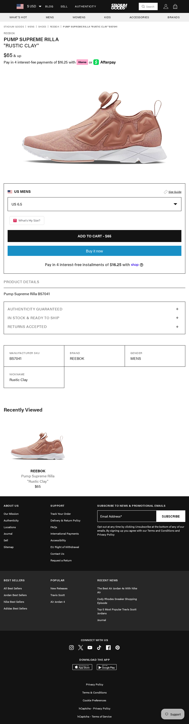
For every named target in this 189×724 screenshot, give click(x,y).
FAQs (53, 527)
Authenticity (85, 6)
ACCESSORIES (139, 17)
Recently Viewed (23, 409)
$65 (38, 486)
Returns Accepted (27, 326)
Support (57, 506)
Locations (10, 527)
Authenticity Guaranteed (35, 309)
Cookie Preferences (94, 700)
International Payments (64, 533)
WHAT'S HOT (18, 17)
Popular (57, 580)
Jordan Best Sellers (15, 595)
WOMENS (79, 17)
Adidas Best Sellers (15, 608)
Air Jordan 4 (57, 602)
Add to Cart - (94, 236)
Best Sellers (14, 580)
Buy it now (94, 251)
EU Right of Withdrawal (64, 547)
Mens (31, 26)
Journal (8, 533)
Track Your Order (60, 514)
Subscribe (171, 516)
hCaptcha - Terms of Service (94, 716)
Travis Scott (57, 595)
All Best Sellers (13, 588)
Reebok (54, 26)
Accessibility (58, 540)
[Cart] (175, 6)
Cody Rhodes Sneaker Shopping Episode (117, 601)
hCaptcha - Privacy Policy (94, 708)
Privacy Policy (94, 684)
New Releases (59, 588)
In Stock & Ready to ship (33, 317)
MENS (50, 17)
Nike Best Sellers (14, 602)
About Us (11, 506)
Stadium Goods (14, 26)
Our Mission (11, 514)
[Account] (166, 6)
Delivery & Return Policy (65, 520)
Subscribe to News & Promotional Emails (131, 506)
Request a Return (61, 560)
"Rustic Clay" (37, 481)
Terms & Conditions (94, 692)
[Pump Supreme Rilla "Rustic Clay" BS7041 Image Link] (38, 445)
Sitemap (9, 547)
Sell (64, 6)
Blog (49, 6)
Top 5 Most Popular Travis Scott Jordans (116, 611)
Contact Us (57, 553)
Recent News (107, 580)
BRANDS (174, 17)
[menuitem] (49, 6)
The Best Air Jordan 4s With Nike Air (117, 590)
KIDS (107, 17)
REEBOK (37, 470)
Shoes (42, 26)
